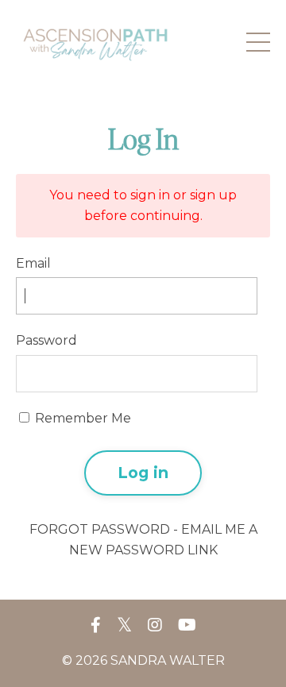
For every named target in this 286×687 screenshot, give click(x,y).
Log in (143, 472)
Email (33, 263)
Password (46, 340)
